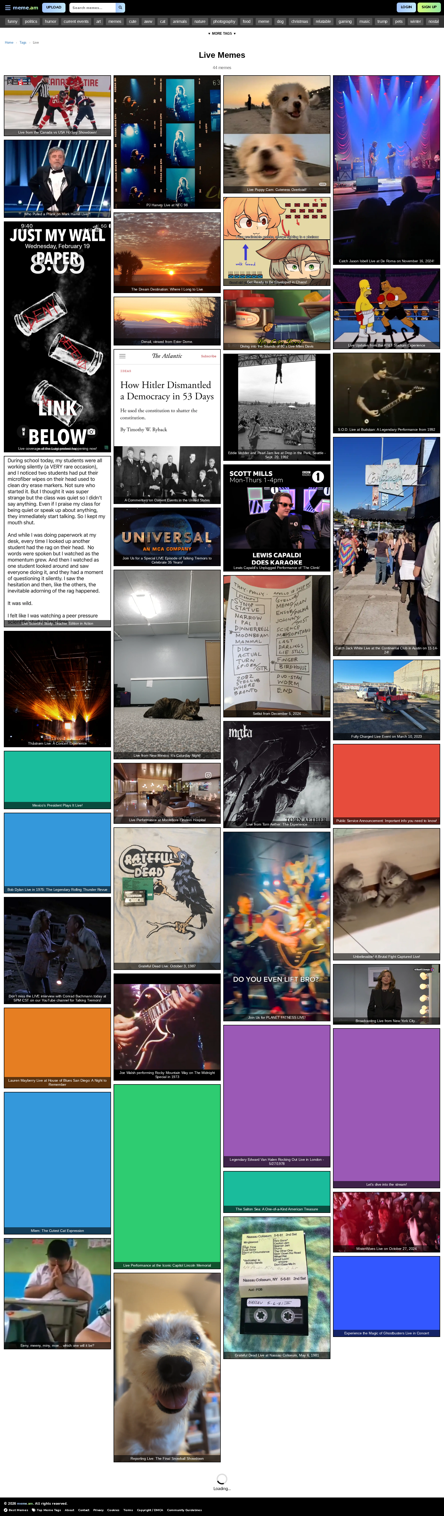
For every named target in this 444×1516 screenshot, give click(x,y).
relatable (323, 21)
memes (114, 21)
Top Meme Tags (49, 1510)
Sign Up (429, 7)
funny (12, 21)
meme (263, 21)
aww (148, 21)
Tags (23, 42)
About (69, 1510)
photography (224, 21)
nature (200, 21)
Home (9, 42)
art (98, 21)
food (247, 21)
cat (162, 21)
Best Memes (18, 1510)
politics (31, 21)
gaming (345, 21)
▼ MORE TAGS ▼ (222, 33)
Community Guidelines (184, 1510)
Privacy (98, 1510)
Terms (128, 1510)
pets (399, 21)
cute (132, 21)
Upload (53, 7)
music (364, 21)
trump (382, 21)
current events (76, 21)
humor (50, 21)
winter (415, 21)
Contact (83, 1510)
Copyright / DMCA (150, 1510)
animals (180, 21)
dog (280, 21)
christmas (299, 21)
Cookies (113, 1510)
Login (406, 7)
